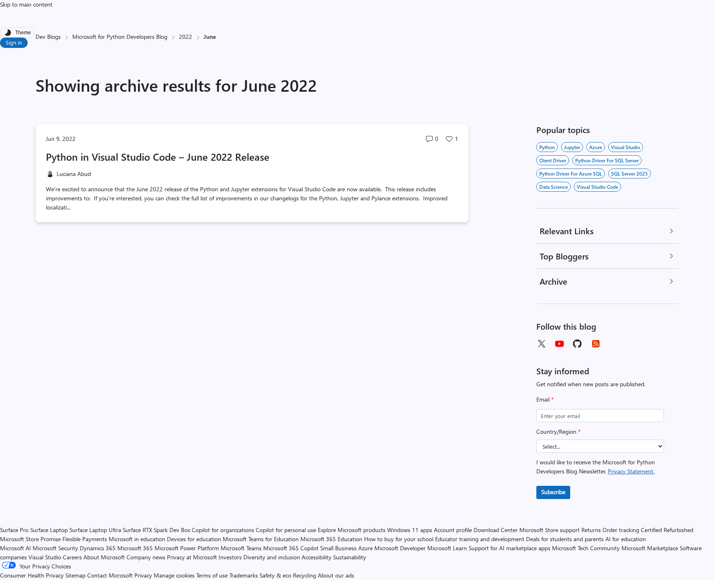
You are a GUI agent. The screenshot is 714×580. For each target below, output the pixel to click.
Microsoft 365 (135, 548)
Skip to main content (26, 4)
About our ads (336, 575)
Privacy (144, 575)
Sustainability (349, 557)
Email (545, 399)
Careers (72, 557)
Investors (230, 557)
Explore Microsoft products (352, 530)
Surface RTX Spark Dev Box (156, 530)
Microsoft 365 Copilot (291, 548)
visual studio (625, 147)
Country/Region (558, 431)
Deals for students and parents (565, 539)
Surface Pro (14, 530)
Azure (595, 147)
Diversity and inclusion (271, 557)
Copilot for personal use (286, 530)
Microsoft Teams (241, 548)
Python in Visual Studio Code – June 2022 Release (157, 156)
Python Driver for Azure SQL (570, 173)
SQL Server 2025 (629, 173)
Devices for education (194, 539)
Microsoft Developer (400, 548)
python (547, 147)
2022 (185, 36)
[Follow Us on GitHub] (578, 344)
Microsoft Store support (549, 530)
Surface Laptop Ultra (95, 530)
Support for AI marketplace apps (509, 548)
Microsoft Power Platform (187, 548)
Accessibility (316, 557)
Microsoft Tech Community (586, 548)
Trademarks (243, 575)
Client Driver (552, 160)
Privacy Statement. (631, 471)
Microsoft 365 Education (331, 539)
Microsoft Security (55, 548)
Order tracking (620, 530)
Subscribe (553, 492)
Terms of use (212, 575)
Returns (591, 530)
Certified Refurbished (667, 530)
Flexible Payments (84, 539)
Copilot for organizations (223, 530)
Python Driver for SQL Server (607, 160)
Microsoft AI (15, 548)
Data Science (553, 186)
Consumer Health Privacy (32, 575)
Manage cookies (174, 575)
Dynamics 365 (98, 548)
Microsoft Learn (447, 548)
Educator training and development (479, 539)
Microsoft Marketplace (649, 548)
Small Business (338, 548)
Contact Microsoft (110, 575)
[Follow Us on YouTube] (559, 344)
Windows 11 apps (409, 530)
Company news (145, 557)
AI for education (625, 539)
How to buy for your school (398, 539)
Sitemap (75, 575)
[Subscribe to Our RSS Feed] (596, 344)
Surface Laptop (49, 530)
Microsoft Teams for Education (261, 539)
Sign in (14, 42)
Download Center (496, 530)
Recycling (304, 575)
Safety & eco (275, 575)
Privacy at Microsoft (192, 557)
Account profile (453, 530)
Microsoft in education (137, 539)
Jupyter (572, 147)
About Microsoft (104, 557)
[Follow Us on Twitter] (541, 344)
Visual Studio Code (597, 186)
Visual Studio (45, 557)
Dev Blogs (48, 36)
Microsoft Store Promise (30, 539)
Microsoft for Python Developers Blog (119, 36)
